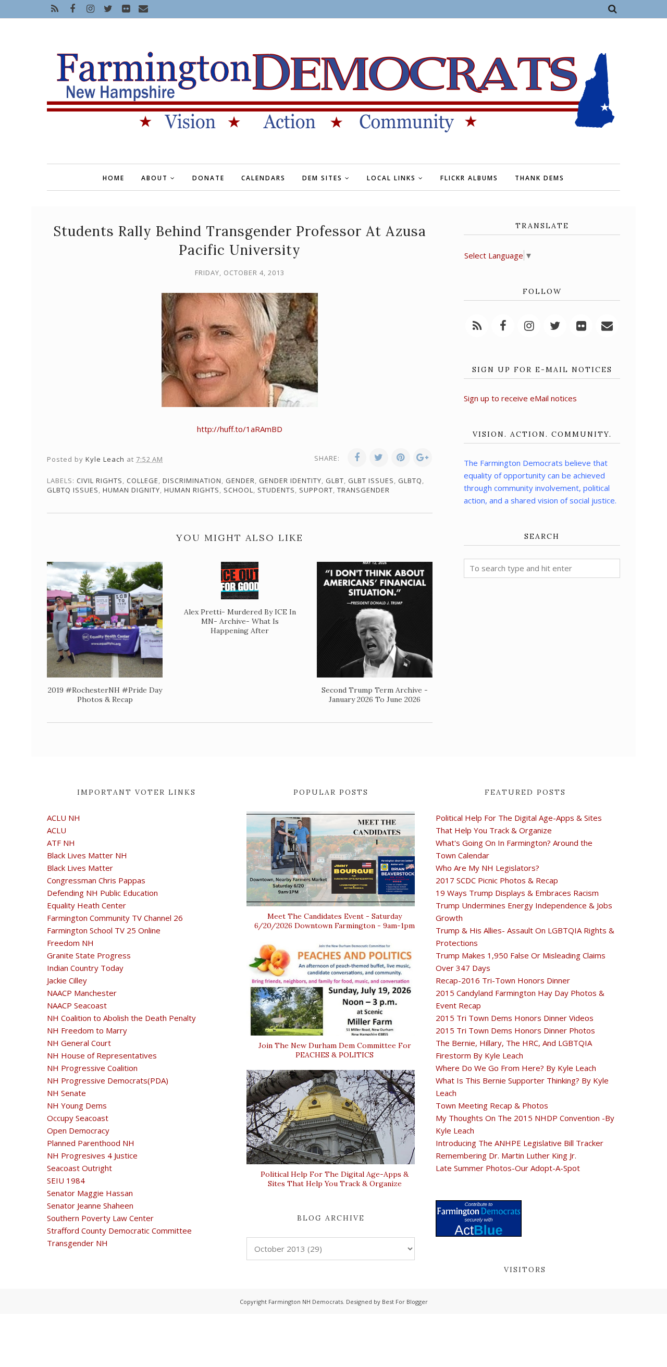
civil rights (99, 480)
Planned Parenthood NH (90, 1143)
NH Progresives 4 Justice (92, 1155)
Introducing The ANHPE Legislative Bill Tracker (519, 1143)
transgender (363, 490)
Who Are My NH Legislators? (487, 868)
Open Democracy (78, 1130)
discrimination (192, 480)
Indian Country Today (85, 968)
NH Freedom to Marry (87, 1030)
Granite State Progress (89, 955)
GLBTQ (410, 480)
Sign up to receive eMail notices (520, 398)
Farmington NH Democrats (305, 1302)
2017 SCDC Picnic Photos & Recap (497, 880)
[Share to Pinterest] (400, 457)
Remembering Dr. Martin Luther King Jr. (506, 1155)
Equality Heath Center (86, 905)
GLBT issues (371, 480)
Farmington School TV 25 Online (103, 930)
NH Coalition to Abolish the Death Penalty (121, 1018)
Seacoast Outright (79, 1168)
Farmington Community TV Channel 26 (115, 918)
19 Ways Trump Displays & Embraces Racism (517, 893)
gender (240, 480)
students (276, 490)
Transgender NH (77, 1243)
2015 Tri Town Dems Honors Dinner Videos (515, 1018)
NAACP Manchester (82, 993)
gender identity (290, 480)
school (238, 490)
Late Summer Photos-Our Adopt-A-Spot (508, 1168)
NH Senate (66, 1093)
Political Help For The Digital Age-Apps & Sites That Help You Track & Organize (335, 1178)
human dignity (131, 490)
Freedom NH (70, 943)
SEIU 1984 (66, 1180)
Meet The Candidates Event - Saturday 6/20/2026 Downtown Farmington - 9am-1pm (334, 921)
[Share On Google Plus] (422, 457)
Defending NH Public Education (102, 893)
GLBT (335, 480)
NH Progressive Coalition (92, 1068)
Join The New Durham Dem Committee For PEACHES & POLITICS (334, 1050)
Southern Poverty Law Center (100, 1218)
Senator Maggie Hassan (90, 1193)
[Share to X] (378, 457)
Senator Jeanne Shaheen (90, 1205)
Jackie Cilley (67, 980)
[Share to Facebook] (357, 457)
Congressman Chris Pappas (96, 880)
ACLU (56, 830)
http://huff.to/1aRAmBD (239, 429)
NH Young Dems (77, 1105)
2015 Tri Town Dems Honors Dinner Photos (515, 1030)
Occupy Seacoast (77, 1118)
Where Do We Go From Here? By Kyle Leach (516, 1068)
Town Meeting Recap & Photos (492, 1105)
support (316, 490)
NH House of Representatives (102, 1055)
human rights (191, 490)
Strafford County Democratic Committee (119, 1230)
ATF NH (61, 843)
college (142, 480)
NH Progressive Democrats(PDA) (107, 1080)
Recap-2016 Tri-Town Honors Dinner (503, 980)
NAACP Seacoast (77, 1005)
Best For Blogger (405, 1302)
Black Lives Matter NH (87, 855)
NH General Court (79, 1043)
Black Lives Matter (80, 868)
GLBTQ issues (72, 490)
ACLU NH (63, 817)
